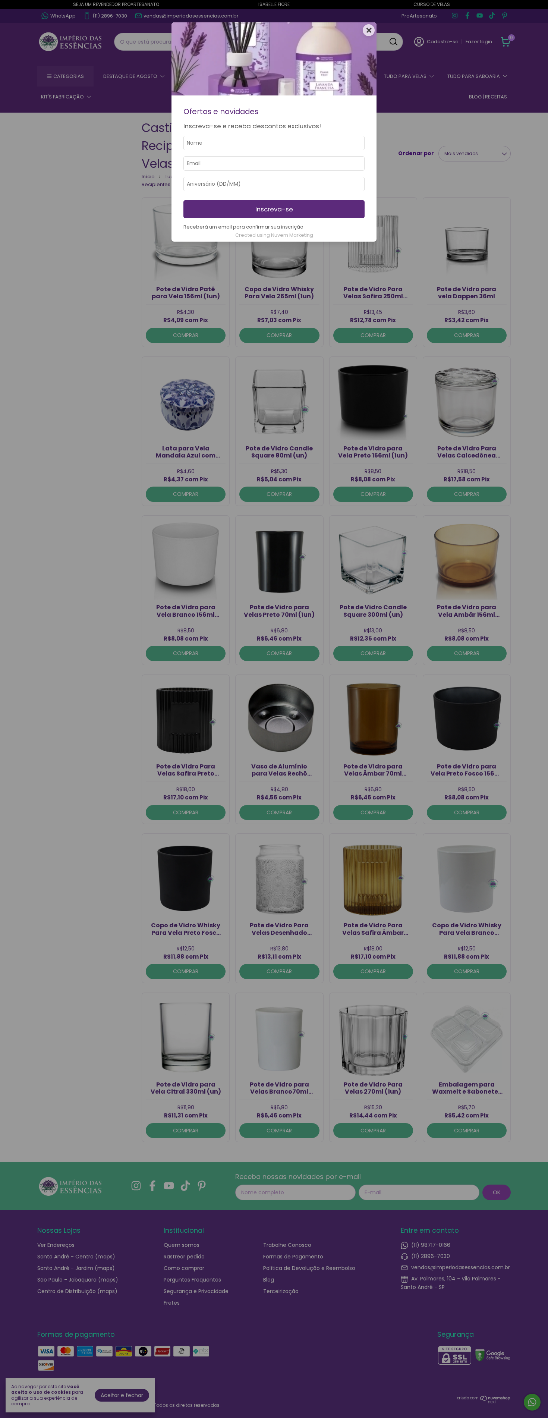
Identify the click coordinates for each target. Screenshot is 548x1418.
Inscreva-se (274, 209)
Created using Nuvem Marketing (274, 235)
